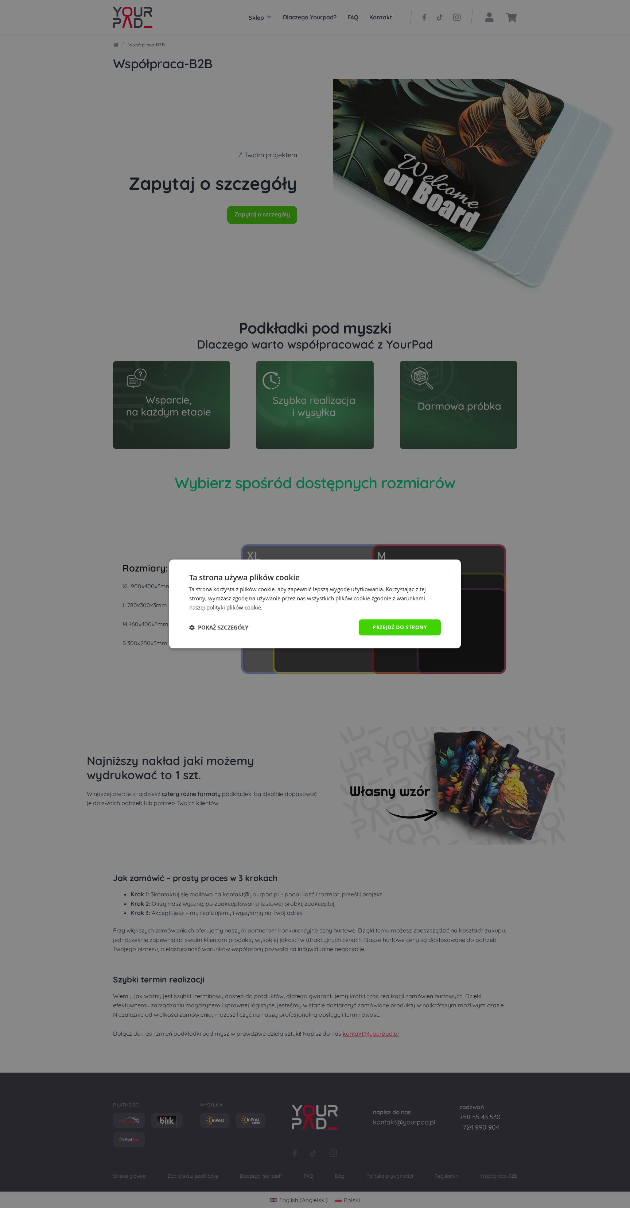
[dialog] (315, 603)
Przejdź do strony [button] (400, 627)
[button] (218, 627)
